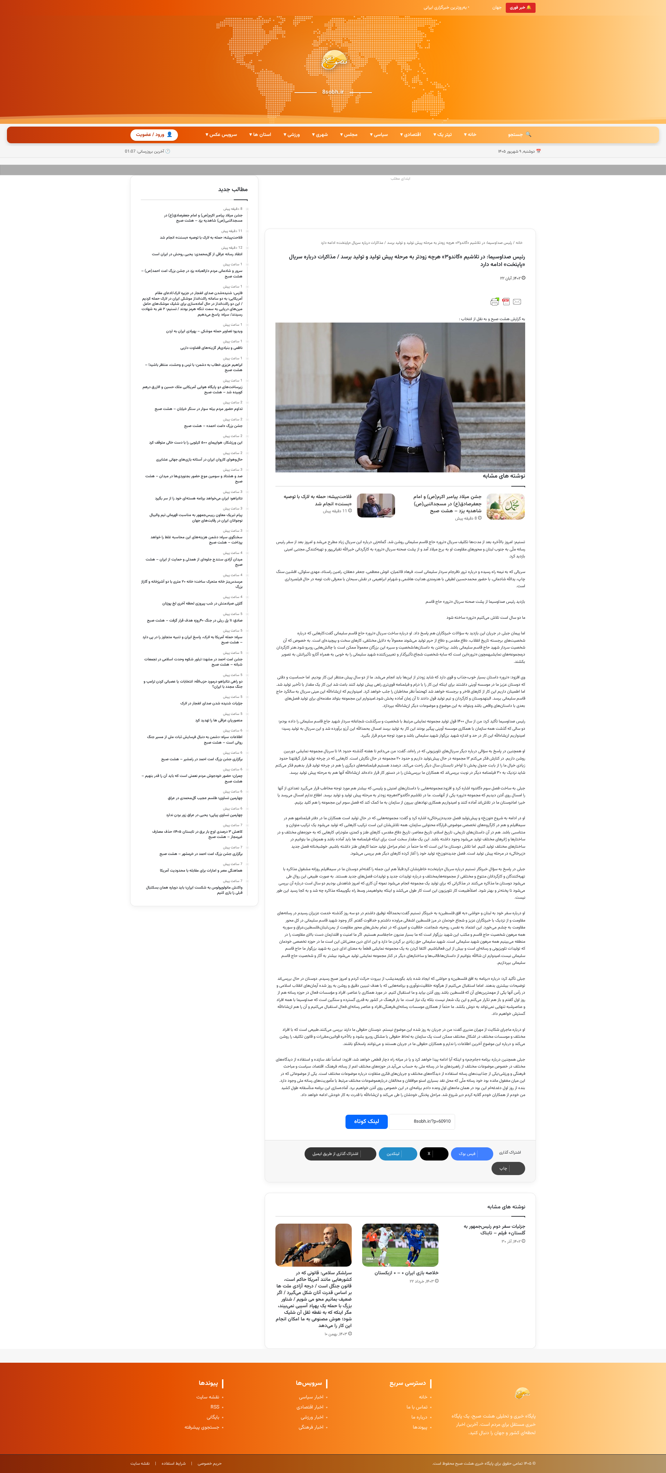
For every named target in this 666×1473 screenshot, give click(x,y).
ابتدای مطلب (400, 179)
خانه (519, 243)
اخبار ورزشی (312, 1417)
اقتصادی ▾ (410, 135)
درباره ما (419, 1417)
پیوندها (420, 1427)
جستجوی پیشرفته (202, 1427)
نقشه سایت (207, 1397)
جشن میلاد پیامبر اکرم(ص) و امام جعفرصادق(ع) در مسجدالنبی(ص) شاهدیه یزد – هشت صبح (447, 504)
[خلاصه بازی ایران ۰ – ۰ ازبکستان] (400, 1245)
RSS (215, 1407)
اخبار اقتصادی (310, 1407)
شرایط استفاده (174, 1464)
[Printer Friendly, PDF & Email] (506, 302)
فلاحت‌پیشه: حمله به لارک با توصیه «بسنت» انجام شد (318, 500)
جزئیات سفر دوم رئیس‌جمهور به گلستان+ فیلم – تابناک (494, 1230)
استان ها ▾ (260, 135)
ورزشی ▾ (292, 135)
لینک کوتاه (366, 1121)
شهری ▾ (320, 135)
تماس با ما (417, 1407)
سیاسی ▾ (379, 135)
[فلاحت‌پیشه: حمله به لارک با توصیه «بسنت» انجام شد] (376, 505)
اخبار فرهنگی (311, 1427)
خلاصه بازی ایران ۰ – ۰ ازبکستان (406, 1273)
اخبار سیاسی (311, 1397)
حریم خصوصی (210, 1464)
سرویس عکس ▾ (221, 135)
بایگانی (213, 1417)
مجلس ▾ (349, 135)
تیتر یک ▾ (443, 135)
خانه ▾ (470, 135)
